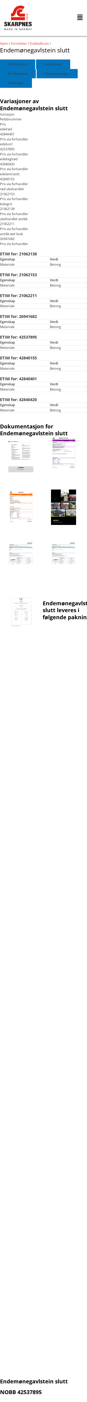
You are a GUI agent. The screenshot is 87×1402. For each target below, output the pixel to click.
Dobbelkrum (39, 43)
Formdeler (19, 43)
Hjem (4, 43)
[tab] (17, 64)
